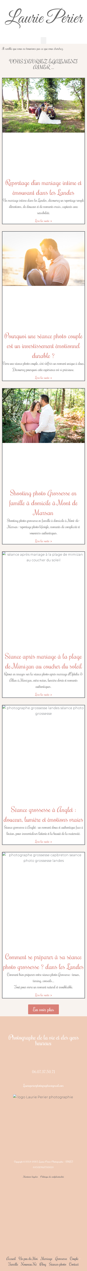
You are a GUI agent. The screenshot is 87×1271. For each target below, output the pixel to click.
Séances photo (57, 1264)
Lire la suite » (43, 220)
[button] (43, 40)
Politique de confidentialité (52, 1176)
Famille (13, 1264)
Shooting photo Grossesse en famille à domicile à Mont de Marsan (43, 502)
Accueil (11, 1258)
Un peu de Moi (28, 1258)
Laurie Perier (43, 19)
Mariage (46, 1258)
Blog (43, 1264)
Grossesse (60, 1258)
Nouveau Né (29, 1264)
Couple (74, 1258)
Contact (74, 1264)
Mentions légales (30, 1176)
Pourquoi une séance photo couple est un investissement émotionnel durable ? (43, 345)
